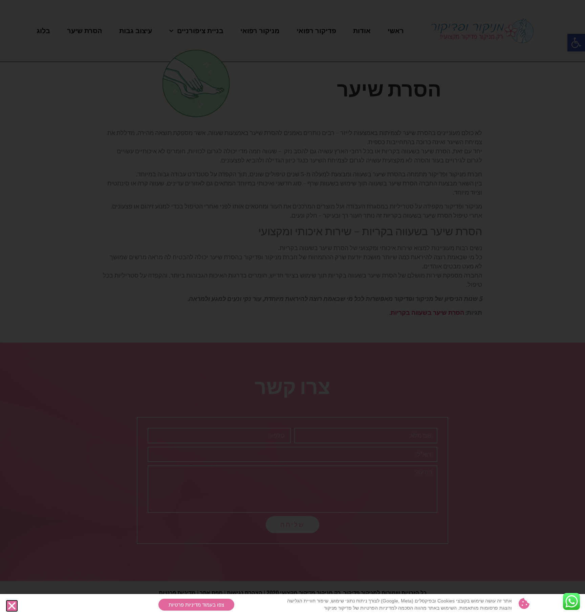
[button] (12, 606)
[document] (292, 307)
